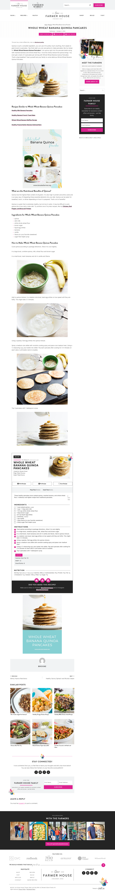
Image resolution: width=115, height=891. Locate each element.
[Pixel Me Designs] (101, 888)
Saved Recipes (32, 880)
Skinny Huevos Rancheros (18, 677)
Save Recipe (59, 34)
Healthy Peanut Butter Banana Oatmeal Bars (26, 125)
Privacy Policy (22, 889)
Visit (102, 15)
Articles (18, 877)
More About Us (92, 82)
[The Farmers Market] (38, 5)
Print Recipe (71, 34)
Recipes (32, 872)
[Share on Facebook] (48, 580)
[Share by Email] (36, 580)
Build (92, 15)
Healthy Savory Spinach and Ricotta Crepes (60, 677)
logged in (22, 803)
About (32, 877)
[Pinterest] (44, 772)
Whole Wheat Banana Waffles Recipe (24, 120)
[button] (14, 460)
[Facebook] (36, 772)
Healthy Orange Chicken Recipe (41, 714)
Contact (18, 880)
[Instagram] (40, 772)
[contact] (48, 772)
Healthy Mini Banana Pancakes (22, 110)
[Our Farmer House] (19, 5)
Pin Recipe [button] (43, 483)
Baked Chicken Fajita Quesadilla (41, 745)
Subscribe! (99, 5)
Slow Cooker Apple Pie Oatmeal (19, 714)
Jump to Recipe (45, 34)
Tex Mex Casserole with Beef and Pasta (63, 746)
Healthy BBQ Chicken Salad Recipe (64, 714)
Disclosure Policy (31, 889)
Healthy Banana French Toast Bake (23, 115)
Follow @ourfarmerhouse (57, 844)
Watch (35, 15)
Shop (82, 15)
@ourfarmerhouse (47, 587)
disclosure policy (39, 42)
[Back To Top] (103, 865)
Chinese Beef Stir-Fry (16, 745)
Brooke (53, 31)
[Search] (90, 5)
